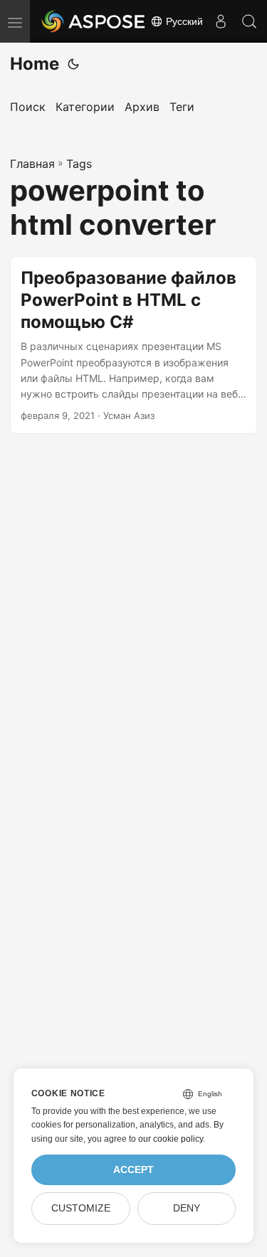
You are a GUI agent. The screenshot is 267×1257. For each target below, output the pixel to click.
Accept (133, 1170)
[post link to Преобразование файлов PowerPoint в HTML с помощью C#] (133, 345)
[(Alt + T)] (73, 64)
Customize (80, 1208)
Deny (186, 1208)
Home (34, 63)
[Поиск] (249, 21)
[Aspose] (94, 21)
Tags (79, 164)
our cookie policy (170, 1139)
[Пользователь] (220, 21)
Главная (32, 164)
